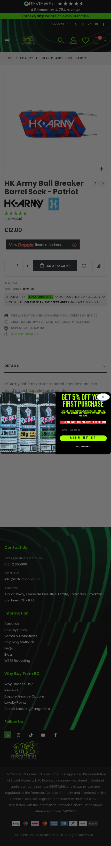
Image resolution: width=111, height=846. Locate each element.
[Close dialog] (103, 397)
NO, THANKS (83, 447)
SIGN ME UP (83, 438)
